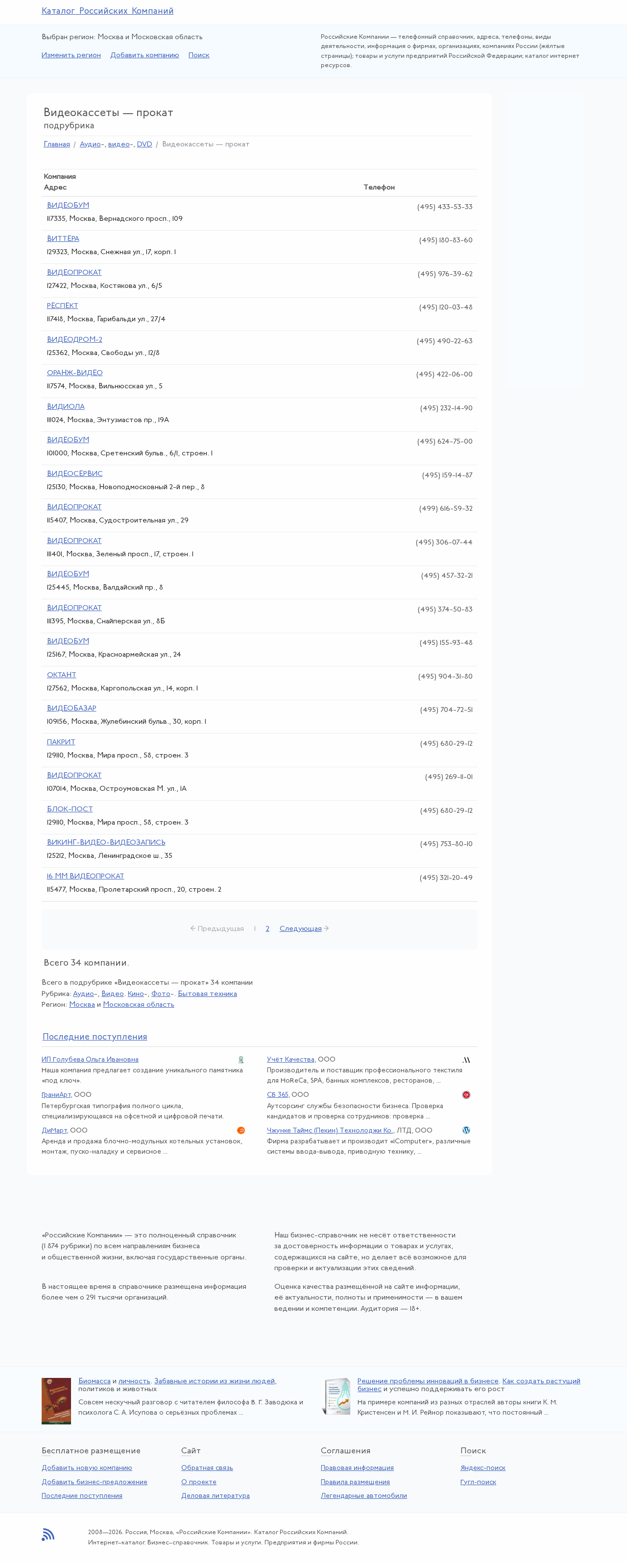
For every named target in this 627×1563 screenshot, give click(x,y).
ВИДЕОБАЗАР (71, 708)
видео (119, 144)
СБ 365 (277, 1095)
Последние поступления (82, 1496)
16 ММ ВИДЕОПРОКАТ (85, 876)
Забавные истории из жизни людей (214, 1381)
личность (134, 1381)
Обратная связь (207, 1468)
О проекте (199, 1482)
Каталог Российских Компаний (108, 11)
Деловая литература (215, 1496)
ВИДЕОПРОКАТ (74, 273)
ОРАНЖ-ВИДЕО (75, 373)
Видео (112, 994)
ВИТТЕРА (63, 239)
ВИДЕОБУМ (68, 206)
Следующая (301, 929)
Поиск (199, 55)
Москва (82, 1005)
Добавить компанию (144, 55)
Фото (160, 994)
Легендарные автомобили (364, 1496)
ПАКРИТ (61, 742)
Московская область (138, 1005)
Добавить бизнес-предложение (94, 1482)
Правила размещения (355, 1482)
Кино (136, 994)
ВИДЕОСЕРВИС (75, 474)
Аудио (90, 144)
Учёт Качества (290, 1060)
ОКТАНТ (61, 675)
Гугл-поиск (478, 1482)
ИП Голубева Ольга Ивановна (90, 1060)
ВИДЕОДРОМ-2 (74, 340)
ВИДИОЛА (66, 407)
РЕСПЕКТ (62, 306)
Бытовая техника (207, 994)
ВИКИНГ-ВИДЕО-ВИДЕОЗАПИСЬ (106, 843)
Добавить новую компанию (87, 1468)
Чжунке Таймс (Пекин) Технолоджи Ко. (330, 1131)
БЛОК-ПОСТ (70, 809)
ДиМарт (54, 1131)
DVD (144, 144)
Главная (57, 144)
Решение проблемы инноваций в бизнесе (428, 1381)
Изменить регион (71, 55)
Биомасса (94, 1381)
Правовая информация (357, 1468)
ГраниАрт (56, 1095)
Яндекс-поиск (483, 1468)
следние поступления (95, 1037)
